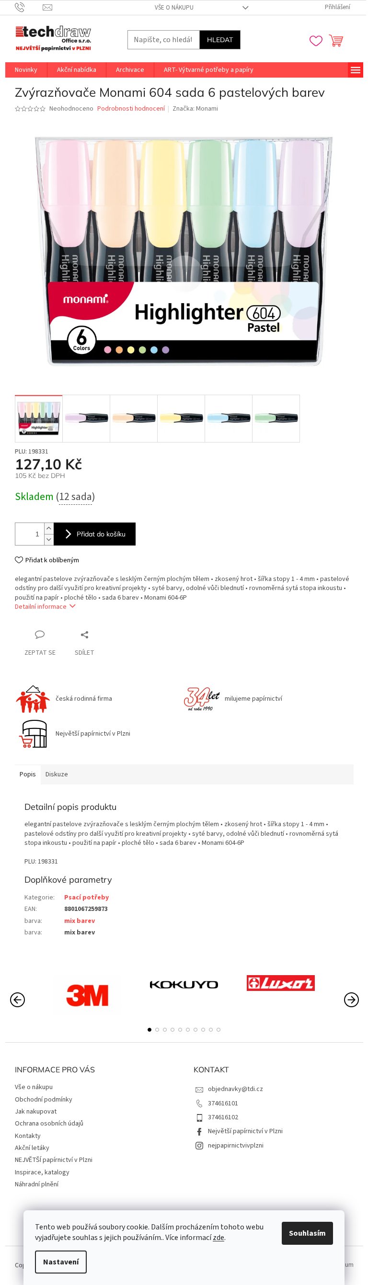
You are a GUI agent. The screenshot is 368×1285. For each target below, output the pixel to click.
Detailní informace (41, 607)
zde (218, 1237)
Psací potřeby (86, 897)
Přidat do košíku (101, 534)
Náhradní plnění (36, 1184)
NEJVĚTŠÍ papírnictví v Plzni (53, 1160)
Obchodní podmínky (43, 1099)
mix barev (79, 921)
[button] (149, 1030)
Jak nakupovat (36, 1111)
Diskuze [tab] (57, 774)
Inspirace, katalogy (42, 1172)
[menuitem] (26, 70)
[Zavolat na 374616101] (29, 7)
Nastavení (61, 1262)
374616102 (223, 1117)
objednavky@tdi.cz (235, 1089)
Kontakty (28, 1136)
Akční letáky (32, 1148)
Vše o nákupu (174, 7)
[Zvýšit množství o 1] (49, 528)
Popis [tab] (28, 774)
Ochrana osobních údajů (49, 1123)
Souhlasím (307, 1233)
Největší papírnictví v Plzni (245, 1131)
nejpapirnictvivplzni (236, 1145)
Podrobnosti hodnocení (131, 109)
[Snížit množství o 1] (49, 539)
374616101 (223, 1103)
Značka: (195, 109)
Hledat (220, 39)
